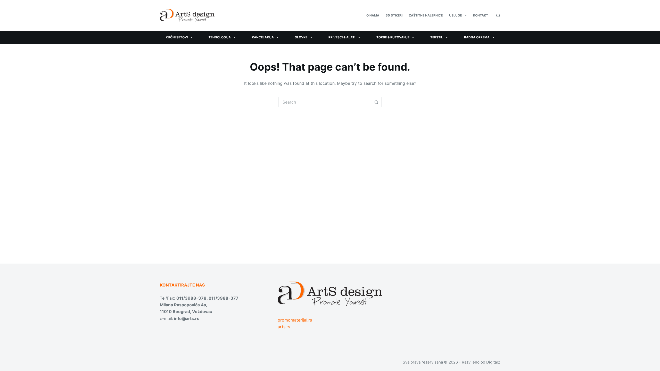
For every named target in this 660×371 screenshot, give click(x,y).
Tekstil (436, 37)
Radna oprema (477, 37)
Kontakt (480, 15)
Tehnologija (220, 37)
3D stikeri (394, 15)
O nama (372, 15)
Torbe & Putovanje (392, 37)
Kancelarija (263, 37)
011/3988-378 (191, 298)
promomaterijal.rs (295, 320)
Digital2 (493, 362)
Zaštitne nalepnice (426, 15)
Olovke (301, 37)
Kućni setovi (177, 37)
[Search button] (376, 102)
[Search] (498, 16)
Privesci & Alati (341, 37)
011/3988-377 (223, 298)
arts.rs (284, 326)
